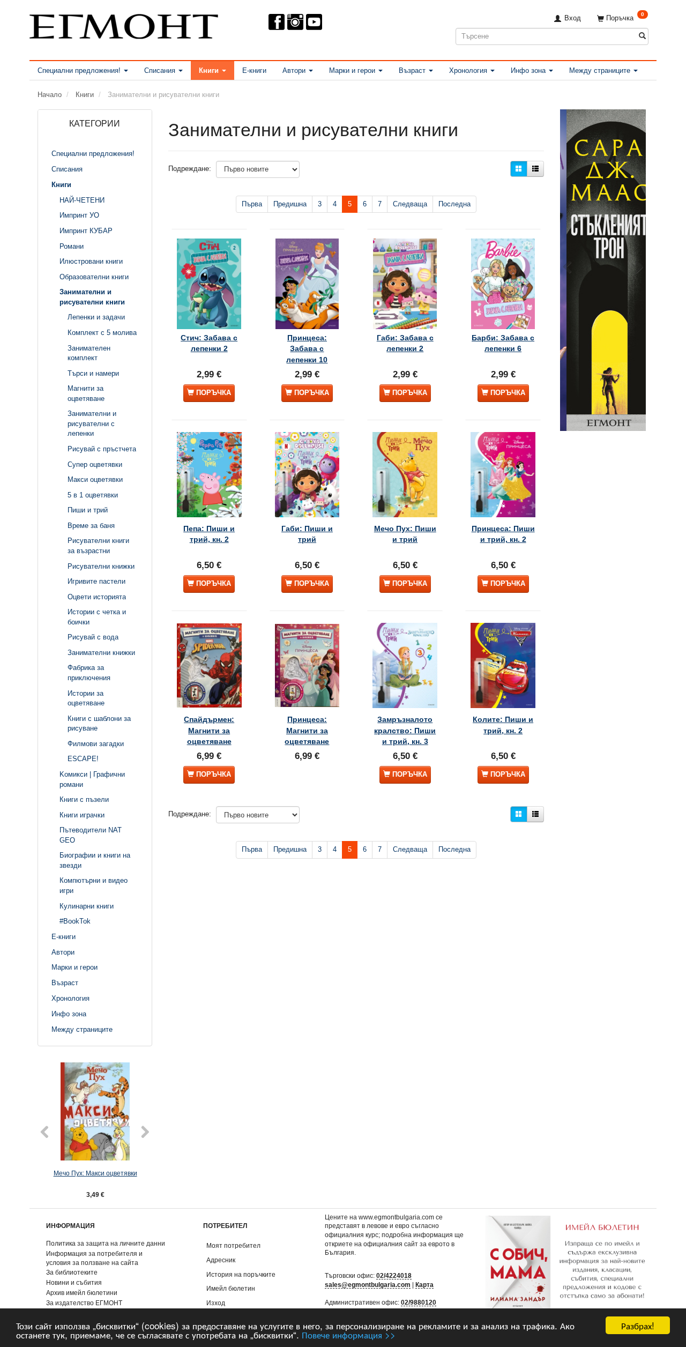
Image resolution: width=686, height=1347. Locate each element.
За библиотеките (72, 1272)
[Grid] (518, 169)
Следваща (410, 204)
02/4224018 (394, 1275)
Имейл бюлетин (230, 1288)
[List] (535, 169)
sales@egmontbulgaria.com (368, 1284)
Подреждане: (189, 169)
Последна (454, 204)
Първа (252, 204)
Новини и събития (74, 1282)
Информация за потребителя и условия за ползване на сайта (94, 1258)
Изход (215, 1302)
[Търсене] (642, 36)
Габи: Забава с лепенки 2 (405, 343)
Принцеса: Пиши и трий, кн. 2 (503, 534)
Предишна (290, 204)
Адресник (220, 1259)
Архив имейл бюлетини (81, 1292)
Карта (424, 1284)
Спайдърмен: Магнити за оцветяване (209, 730)
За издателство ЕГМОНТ (84, 1302)
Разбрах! (637, 1325)
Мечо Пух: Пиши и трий (405, 534)
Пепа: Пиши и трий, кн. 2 (209, 534)
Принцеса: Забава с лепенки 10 (306, 348)
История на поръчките (240, 1274)
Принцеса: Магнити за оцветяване (307, 730)
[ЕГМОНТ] (123, 24)
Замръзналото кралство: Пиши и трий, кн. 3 (405, 730)
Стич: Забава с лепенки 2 (209, 343)
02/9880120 (418, 1302)
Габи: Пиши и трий (307, 534)
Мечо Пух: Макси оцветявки (95, 1173)
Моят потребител (233, 1245)
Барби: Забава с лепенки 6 (503, 343)
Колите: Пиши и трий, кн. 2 (503, 724)
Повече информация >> (349, 1334)
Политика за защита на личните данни (105, 1243)
